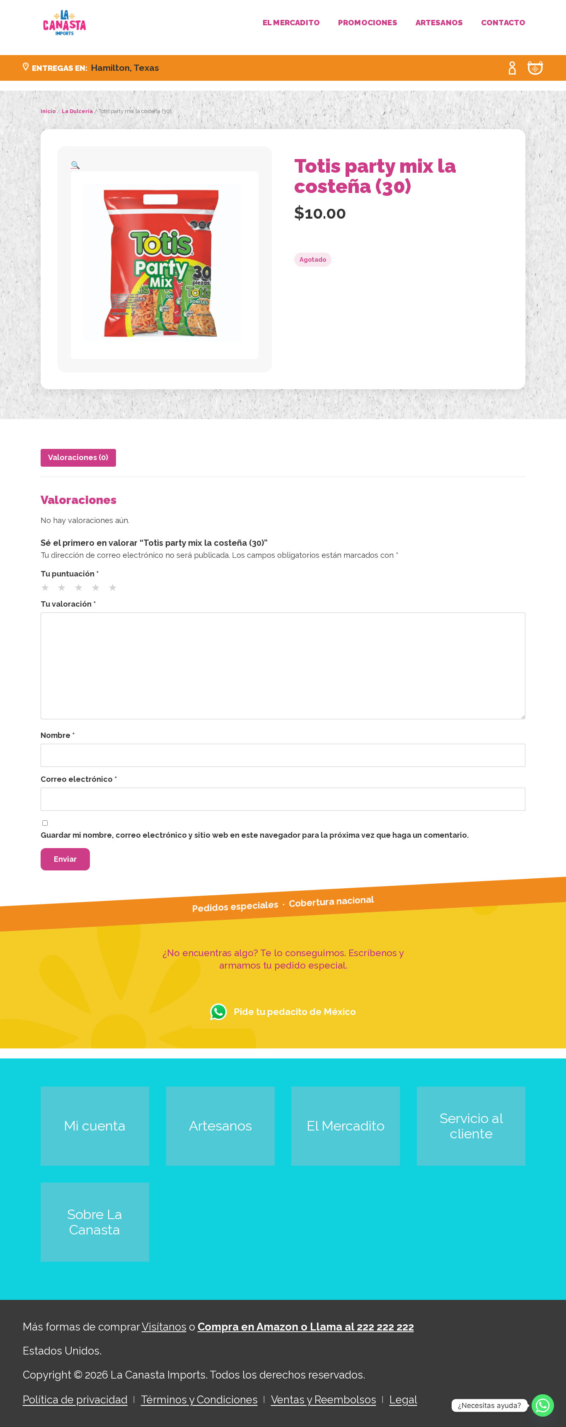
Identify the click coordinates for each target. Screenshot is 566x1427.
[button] (75, 165)
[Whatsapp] (543, 1405)
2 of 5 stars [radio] (65, 590)
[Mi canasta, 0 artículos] (535, 68)
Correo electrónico (79, 779)
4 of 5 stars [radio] (99, 590)
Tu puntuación (70, 573)
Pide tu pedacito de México (295, 1011)
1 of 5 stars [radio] (48, 590)
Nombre (58, 735)
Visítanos (164, 1327)
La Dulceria (77, 111)
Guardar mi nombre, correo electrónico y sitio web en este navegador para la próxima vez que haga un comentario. (255, 835)
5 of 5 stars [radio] (116, 590)
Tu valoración (68, 604)
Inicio (48, 111)
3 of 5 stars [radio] (82, 590)
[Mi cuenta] (512, 68)
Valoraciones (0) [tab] (78, 457)
